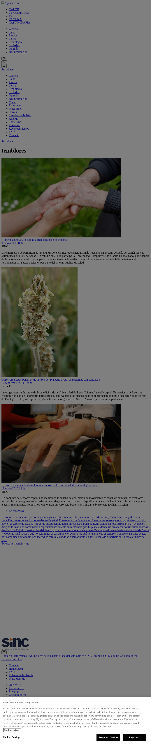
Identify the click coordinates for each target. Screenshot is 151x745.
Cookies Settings (11, 737)
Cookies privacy (12, 730)
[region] (75, 721)
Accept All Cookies (108, 737)
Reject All (134, 737)
